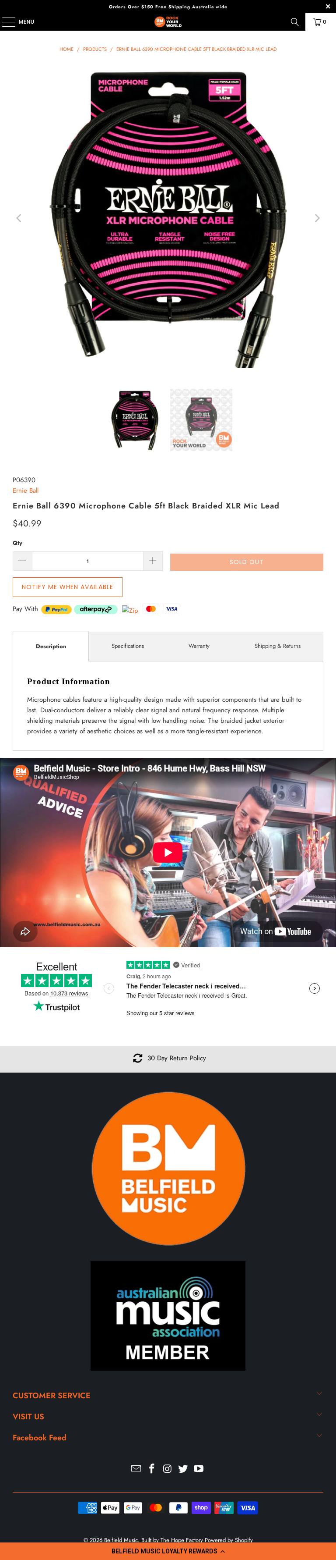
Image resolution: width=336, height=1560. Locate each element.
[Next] (317, 218)
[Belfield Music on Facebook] (151, 1469)
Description (51, 646)
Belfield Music (121, 1540)
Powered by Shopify (229, 1540)
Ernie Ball (25, 490)
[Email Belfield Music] (136, 1469)
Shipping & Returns (278, 646)
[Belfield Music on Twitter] (183, 1469)
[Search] (295, 22)
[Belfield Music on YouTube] (199, 1469)
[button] (168, 1551)
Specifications (128, 646)
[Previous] (19, 218)
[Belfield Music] (168, 22)
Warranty (199, 646)
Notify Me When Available (67, 587)
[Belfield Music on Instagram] (167, 1469)
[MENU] (4, 22)
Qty (17, 543)
